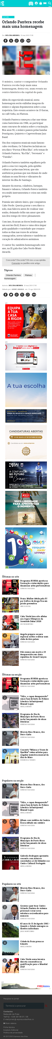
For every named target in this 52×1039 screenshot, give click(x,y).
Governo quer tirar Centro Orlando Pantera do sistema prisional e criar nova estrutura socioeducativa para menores (34, 910)
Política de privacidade (12, 1033)
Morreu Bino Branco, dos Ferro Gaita (32, 733)
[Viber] (22, 295)
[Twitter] (11, 41)
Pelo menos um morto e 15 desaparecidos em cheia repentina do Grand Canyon (33, 654)
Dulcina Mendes (12, 35)
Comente (16, 263)
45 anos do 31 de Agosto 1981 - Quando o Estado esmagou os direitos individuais (35, 926)
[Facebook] (5, 41)
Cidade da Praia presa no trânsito (32, 942)
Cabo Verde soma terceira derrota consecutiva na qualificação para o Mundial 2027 (34, 963)
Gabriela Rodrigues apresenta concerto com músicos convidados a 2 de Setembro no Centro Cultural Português (35, 859)
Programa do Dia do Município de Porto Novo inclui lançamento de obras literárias (33, 718)
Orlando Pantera (13, 275)
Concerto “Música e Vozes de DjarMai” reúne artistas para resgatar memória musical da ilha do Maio (34, 753)
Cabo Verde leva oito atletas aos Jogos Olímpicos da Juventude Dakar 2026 (33, 619)
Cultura (6, 17)
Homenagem (10, 278)
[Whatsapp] (17, 41)
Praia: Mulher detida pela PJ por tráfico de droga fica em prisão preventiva (33, 601)
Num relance (10, 1023)
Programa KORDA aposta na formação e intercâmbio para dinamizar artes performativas (35, 583)
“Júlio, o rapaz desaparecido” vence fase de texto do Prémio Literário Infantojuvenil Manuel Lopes (34, 700)
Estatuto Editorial (10, 1030)
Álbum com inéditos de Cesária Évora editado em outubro (35, 821)
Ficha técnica (9, 1027)
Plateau (28, 275)
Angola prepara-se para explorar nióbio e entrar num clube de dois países (34, 637)
